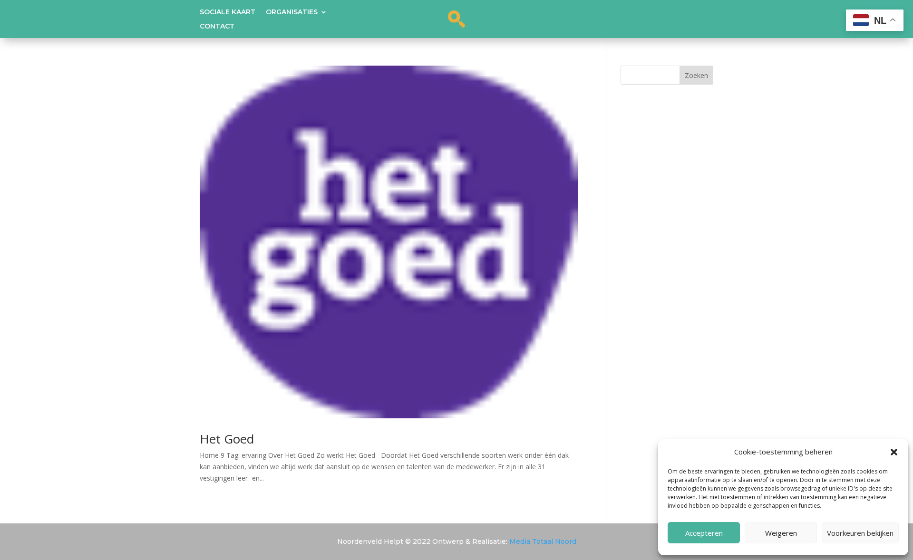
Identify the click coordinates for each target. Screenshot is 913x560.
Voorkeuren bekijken (860, 533)
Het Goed (227, 438)
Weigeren (781, 533)
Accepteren (704, 533)
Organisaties (292, 12)
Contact (217, 26)
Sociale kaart (227, 12)
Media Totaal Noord (542, 541)
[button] (894, 452)
